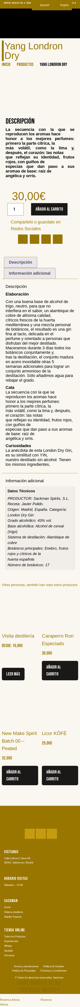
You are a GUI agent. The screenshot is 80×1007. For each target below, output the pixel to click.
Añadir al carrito (49, 209)
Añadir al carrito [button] (53, 670)
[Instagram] (30, 834)
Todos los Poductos (14, 936)
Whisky (8, 945)
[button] (73, 31)
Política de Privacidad (23, 970)
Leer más (13, 674)
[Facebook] (41, 834)
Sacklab (8, 950)
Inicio (6, 64)
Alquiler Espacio (13, 916)
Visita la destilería (13, 911)
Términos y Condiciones (53, 970)
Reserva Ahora (10, 999)
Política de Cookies (53, 966)
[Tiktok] (52, 834)
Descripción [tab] (20, 262)
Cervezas (9, 955)
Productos (25, 64)
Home (7, 907)
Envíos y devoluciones (26, 966)
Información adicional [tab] (29, 273)
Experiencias (11, 941)
